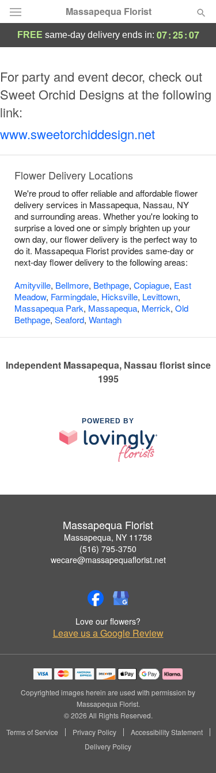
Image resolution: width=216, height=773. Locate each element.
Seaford (69, 319)
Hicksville (119, 296)
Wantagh (105, 319)
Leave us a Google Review (108, 633)
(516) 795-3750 (108, 548)
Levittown (160, 296)
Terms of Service (32, 732)
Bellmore (72, 285)
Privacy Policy (94, 732)
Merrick (156, 308)
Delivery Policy (108, 746)
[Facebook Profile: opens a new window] (96, 598)
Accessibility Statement (167, 732)
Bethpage (111, 285)
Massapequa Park (49, 308)
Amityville (32, 285)
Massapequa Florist (108, 11)
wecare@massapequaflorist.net (108, 559)
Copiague (151, 285)
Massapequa (112, 308)
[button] (191, 747)
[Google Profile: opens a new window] (121, 598)
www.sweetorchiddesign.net (77, 134)
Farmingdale (74, 296)
